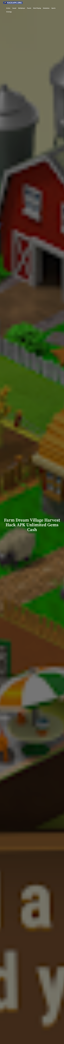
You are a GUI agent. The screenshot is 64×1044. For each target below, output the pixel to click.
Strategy (9, 12)
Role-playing (37, 8)
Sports (53, 8)
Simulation (46, 8)
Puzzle (29, 8)
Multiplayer (21, 8)
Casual (14, 8)
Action (8, 8)
